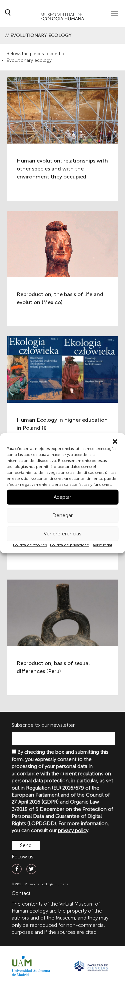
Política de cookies (30, 544)
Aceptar (62, 497)
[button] (115, 441)
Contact (21, 893)
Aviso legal (102, 544)
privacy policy (73, 830)
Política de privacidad (69, 544)
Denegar (62, 515)
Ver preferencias (62, 534)
